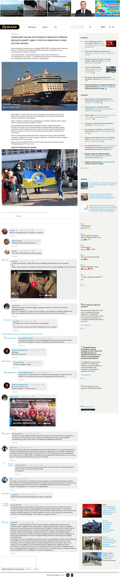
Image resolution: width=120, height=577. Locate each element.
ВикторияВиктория (25, 338)
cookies (62, 575)
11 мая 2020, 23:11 (28, 505)
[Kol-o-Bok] (5, 260)
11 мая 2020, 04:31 (19, 479)
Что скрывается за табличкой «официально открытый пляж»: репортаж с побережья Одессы (103, 184)
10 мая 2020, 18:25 (27, 305)
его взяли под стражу (108, 79)
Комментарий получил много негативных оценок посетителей (22, 334)
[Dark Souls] (5, 451)
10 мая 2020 (14, 34)
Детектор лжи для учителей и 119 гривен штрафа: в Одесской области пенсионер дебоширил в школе (109, 541)
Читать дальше (86, 325)
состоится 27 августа (98, 125)
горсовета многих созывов (94, 164)
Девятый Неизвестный (20, 350)
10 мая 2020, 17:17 (29, 241)
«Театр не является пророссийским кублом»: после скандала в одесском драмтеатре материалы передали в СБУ (102, 196)
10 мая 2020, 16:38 (24, 230)
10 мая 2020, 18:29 (26, 321)
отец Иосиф (16, 305)
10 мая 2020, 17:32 (24, 261)
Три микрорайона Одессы (93, 146)
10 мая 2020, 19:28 (35, 350)
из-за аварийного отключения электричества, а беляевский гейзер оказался (100, 147)
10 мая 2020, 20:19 (25, 397)
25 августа (84, 95)
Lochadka (14, 495)
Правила (28, 569)
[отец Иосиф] (7, 309)
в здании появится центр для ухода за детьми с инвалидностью (99, 140)
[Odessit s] (7, 254)
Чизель (12, 230)
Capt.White (14, 522)
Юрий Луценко (90, 115)
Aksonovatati (16, 433)
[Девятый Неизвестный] (7, 354)
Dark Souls (13, 447)
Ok (68, 575)
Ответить (13, 236)
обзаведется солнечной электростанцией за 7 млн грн (99, 54)
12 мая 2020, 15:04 (33, 465)
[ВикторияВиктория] (10, 338)
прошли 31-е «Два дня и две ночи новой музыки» (95, 45)
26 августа (84, 38)
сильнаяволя (17, 362)
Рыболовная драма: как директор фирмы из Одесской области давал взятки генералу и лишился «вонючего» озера (12, 13)
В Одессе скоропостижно (93, 162)
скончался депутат (108, 162)
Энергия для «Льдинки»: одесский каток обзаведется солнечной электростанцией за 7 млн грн (108, 526)
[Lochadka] (5, 493)
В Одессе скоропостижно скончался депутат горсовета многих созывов (82, 15)
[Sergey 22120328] (5, 505)
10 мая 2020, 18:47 (25, 251)
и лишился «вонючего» (100, 87)
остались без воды (108, 146)
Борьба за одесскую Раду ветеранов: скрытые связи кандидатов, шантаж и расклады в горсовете (58, 14)
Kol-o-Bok (14, 261)
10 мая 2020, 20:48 (35, 385)
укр (90, 27)
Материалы (32, 27)
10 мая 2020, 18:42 (41, 338)
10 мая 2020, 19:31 (31, 362)
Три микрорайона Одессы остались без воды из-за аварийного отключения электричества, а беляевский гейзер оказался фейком (35, 13)
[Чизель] (5, 234)
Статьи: (84, 179)
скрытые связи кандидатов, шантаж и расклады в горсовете (98, 156)
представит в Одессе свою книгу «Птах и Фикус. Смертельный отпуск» (100, 116)
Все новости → (85, 168)
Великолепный (17, 241)
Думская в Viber (88, 407)
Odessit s (15, 251)
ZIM (11, 479)
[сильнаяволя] (6, 361)
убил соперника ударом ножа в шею (100, 132)
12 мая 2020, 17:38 (25, 522)
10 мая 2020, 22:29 (30, 433)
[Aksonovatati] (6, 434)
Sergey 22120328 (16, 505)
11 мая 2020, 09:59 (27, 495)
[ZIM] (5, 482)
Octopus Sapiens (20, 465)
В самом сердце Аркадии (93, 67)
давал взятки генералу (106, 87)
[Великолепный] (7, 244)
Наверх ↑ (19, 216)
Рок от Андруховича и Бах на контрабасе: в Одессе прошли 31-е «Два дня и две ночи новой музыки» (109, 510)
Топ (55, 27)
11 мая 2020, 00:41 (24, 447)
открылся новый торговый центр (108, 556)
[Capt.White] (5, 522)
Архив (45, 27)
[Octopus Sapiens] (8, 466)
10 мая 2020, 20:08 (41, 372)
